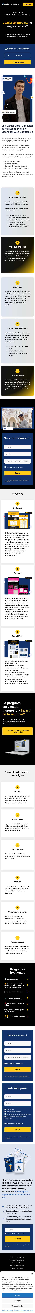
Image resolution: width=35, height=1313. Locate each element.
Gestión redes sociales (13, 1112)
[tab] (18, 481)
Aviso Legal (30, 1310)
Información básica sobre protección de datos (17, 481)
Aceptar (17, 1295)
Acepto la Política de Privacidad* (14, 467)
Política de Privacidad (20, 1310)
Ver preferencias (17, 1306)
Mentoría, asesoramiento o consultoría (18, 1114)
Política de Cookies (7, 1310)
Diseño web (10, 1109)
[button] (32, 1274)
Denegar (17, 1301)
